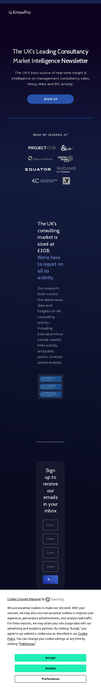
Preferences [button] (27, 644)
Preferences (51, 679)
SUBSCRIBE (53, 579)
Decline (50, 668)
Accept (50, 658)
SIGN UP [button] (51, 99)
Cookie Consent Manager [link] (24, 599)
